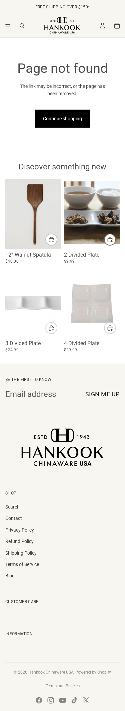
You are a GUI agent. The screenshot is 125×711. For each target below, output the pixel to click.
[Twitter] (86, 700)
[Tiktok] (74, 700)
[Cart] (117, 25)
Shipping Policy (21, 553)
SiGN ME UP (102, 394)
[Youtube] (63, 700)
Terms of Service (22, 564)
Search (12, 507)
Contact (13, 518)
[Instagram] (51, 700)
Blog (10, 575)
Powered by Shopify (93, 672)
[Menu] (7, 25)
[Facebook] (39, 700)
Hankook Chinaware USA (51, 672)
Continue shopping (62, 118)
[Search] (22, 25)
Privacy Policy (19, 530)
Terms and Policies (63, 686)
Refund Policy (19, 541)
